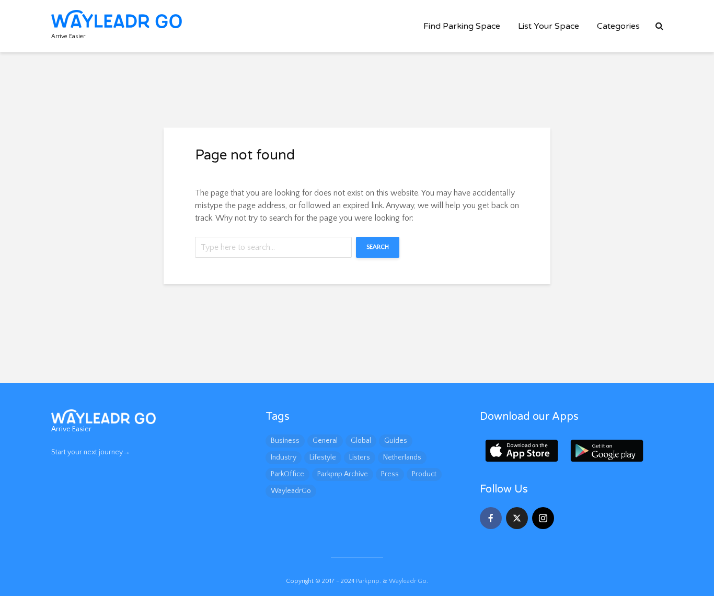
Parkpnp (367, 581)
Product (424, 474)
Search (377, 247)
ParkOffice (287, 474)
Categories (618, 26)
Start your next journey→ (90, 452)
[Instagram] (543, 518)
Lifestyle (322, 457)
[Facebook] (491, 518)
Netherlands (402, 457)
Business (285, 441)
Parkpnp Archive (342, 474)
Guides (395, 441)
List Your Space (548, 26)
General (325, 441)
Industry (283, 457)
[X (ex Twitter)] (517, 518)
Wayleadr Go (408, 581)
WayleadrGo (291, 491)
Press (390, 474)
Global (361, 441)
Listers (359, 457)
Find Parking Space (461, 26)
